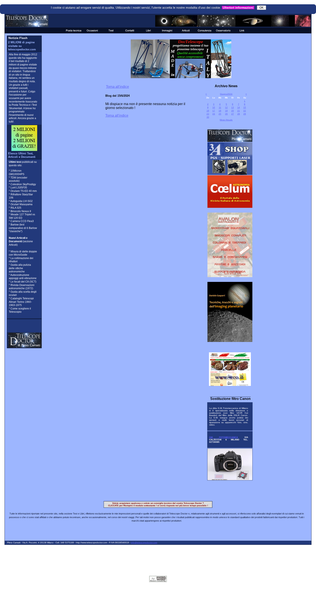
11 (220, 107)
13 (232, 107)
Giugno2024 (226, 94)
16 (208, 110)
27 (232, 114)
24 (213, 114)
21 (238, 110)
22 (244, 110)
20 (232, 110)
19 (226, 110)
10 (213, 107)
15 (244, 107)
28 (238, 114)
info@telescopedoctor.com (144, 542)
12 (226, 107)
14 (238, 107)
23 (208, 114)
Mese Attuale (226, 120)
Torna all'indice (117, 87)
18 (220, 110)
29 (244, 114)
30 (208, 117)
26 (226, 114)
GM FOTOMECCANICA (223, 437)
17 (213, 110)
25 (220, 114)
